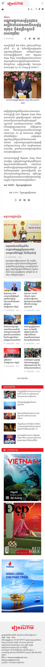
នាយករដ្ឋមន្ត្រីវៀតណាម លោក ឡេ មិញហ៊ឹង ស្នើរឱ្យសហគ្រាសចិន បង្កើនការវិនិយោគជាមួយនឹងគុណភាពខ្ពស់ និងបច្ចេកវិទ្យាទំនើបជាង (32, 333)
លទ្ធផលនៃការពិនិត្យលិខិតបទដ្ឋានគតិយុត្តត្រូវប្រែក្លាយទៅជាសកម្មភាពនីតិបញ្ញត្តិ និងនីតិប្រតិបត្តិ (21, 250)
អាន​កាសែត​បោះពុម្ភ (12, 450)
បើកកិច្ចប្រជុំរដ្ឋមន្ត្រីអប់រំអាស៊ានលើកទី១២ (26, 403)
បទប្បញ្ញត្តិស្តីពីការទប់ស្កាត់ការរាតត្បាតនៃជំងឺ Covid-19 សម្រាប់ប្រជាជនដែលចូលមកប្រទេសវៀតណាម (29, 394)
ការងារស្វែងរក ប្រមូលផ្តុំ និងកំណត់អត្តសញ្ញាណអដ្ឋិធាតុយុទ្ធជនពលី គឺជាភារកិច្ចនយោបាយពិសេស (32, 364)
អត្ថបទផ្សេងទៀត (12, 216)
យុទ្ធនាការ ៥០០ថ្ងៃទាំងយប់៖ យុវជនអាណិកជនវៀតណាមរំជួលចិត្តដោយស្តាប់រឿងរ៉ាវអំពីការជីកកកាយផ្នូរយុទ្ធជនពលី (32, 300)
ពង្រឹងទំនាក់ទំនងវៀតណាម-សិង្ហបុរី (11, 361)
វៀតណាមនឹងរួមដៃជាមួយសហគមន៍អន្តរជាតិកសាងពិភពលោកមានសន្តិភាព (28, 416)
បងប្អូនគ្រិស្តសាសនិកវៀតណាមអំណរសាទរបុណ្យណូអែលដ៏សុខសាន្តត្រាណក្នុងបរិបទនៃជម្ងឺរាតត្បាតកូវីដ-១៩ (29, 426)
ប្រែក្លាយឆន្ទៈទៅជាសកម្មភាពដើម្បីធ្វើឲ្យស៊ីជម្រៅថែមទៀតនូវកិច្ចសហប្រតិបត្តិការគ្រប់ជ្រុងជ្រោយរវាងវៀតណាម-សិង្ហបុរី (12, 300)
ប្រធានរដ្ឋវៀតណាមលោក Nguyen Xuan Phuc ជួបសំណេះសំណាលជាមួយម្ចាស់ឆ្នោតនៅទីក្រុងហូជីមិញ (29, 438)
